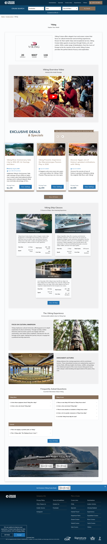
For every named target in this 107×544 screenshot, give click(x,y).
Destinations (52, 2)
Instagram (40, 512)
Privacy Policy (41, 500)
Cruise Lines (68, 2)
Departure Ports (75, 515)
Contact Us (56, 504)
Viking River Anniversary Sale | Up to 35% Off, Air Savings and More (19, 162)
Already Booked (92, 508)
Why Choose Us (41, 504)
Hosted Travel (75, 512)
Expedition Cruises (92, 515)
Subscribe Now (64, 488)
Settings (7, 535)
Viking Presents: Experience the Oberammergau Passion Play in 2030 (50, 162)
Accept (19, 535)
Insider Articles (91, 504)
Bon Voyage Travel (30, 537)
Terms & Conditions (58, 500)
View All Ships (53, 303)
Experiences (77, 2)
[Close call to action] (105, 486)
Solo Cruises (74, 527)
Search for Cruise (46, 466)
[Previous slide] (57, 136)
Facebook (56, 508)
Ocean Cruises (75, 519)
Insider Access (41, 508)
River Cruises (91, 519)
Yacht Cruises (91, 523)
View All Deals (53, 197)
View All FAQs (53, 441)
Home (3, 17)
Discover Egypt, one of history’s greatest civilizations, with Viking (83, 162)
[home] (10, 2)
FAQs (72, 504)
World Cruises (75, 523)
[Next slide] (62, 136)
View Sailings (25, 187)
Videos (85, 2)
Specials (60, 2)
